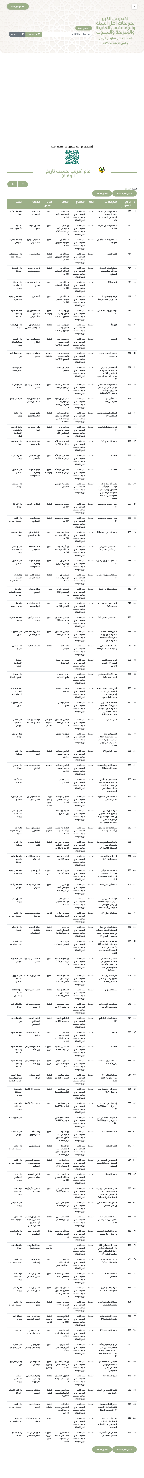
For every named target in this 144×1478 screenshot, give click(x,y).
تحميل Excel (102, 193)
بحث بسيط (32, 34)
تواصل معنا (16, 6)
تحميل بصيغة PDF (124, 193)
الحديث (128, 189)
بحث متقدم (16, 34)
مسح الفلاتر (82, 28)
